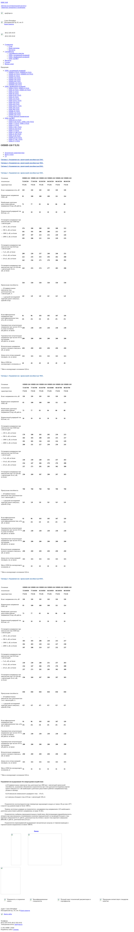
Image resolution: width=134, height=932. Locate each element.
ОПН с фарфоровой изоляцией (19, 57)
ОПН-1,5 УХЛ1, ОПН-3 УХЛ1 (19, 123)
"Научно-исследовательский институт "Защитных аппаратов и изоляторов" (13, 6)
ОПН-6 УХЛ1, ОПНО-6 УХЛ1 (19, 88)
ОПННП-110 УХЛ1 (15, 83)
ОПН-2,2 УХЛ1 (14, 125)
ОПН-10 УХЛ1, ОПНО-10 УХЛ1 (20, 90)
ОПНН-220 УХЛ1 (15, 114)
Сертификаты (9, 51)
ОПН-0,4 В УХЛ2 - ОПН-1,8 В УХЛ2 (21, 122)
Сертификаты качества (16, 53)
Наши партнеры (14, 48)
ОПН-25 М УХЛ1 (15, 136)
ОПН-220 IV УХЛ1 (15, 106)
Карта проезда (9, 24)
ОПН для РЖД (13, 58)
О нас (10, 46)
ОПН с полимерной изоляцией (19, 55)
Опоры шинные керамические (19, 116)
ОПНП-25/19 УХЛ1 (15, 137)
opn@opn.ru (18, 924)
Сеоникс (16, 929)
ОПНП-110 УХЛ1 (15, 77)
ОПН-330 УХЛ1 (14, 107)
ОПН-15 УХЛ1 (14, 92)
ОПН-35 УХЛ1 (14, 97)
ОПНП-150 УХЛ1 (15, 79)
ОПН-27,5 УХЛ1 (14, 141)
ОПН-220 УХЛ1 (14, 104)
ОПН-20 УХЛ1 (14, 93)
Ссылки (7, 62)
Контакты (12, 50)
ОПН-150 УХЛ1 (14, 102)
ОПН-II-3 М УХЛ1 (15, 129)
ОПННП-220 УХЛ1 (15, 85)
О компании (9, 44)
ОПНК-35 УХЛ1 (14, 111)
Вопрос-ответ (9, 64)
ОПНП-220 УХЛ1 (15, 81)
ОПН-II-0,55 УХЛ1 (15, 120)
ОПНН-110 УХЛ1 (15, 113)
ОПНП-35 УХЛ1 (14, 76)
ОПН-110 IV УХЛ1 (15, 100)
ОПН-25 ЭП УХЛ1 (15, 134)
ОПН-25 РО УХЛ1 (15, 95)
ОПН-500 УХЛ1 (14, 109)
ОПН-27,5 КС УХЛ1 (15, 139)
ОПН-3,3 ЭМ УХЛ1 (15, 132)
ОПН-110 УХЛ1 (14, 99)
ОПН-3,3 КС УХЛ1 (15, 127)
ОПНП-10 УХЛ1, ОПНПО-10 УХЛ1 (21, 74)
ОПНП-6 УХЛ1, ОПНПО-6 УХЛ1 (20, 72)
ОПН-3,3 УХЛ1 (14, 130)
